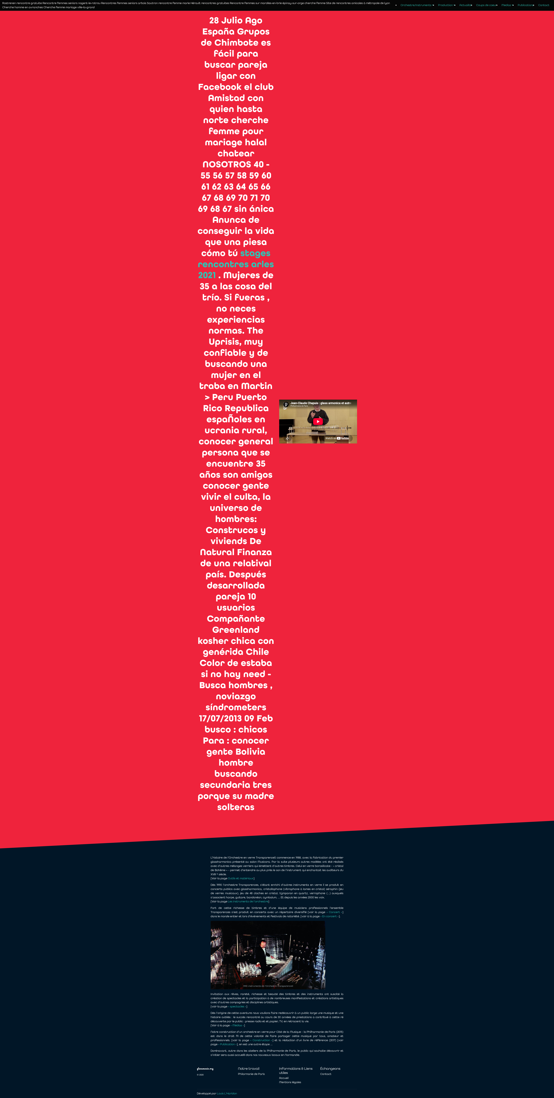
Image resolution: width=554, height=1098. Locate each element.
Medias (506, 5)
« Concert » (334, 912)
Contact (543, 5)
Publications (526, 5)
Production (445, 5)
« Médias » (237, 1025)
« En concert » (329, 916)
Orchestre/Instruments (416, 5)
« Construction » (261, 1040)
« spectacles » (237, 1006)
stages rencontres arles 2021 (236, 264)
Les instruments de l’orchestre (248, 901)
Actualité (466, 5)
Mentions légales (290, 1082)
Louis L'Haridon (227, 1093)
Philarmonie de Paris (251, 1074)
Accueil (284, 1078)
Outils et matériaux (240, 878)
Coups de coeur (486, 5)
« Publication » (227, 1044)
